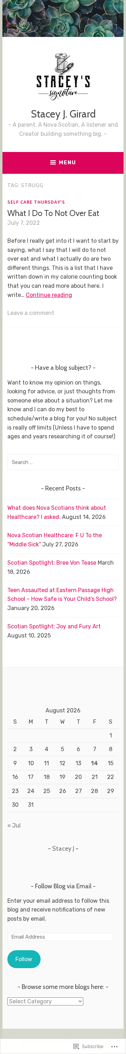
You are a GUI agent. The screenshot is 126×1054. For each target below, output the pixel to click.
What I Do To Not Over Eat (53, 213)
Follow (23, 959)
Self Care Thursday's (36, 202)
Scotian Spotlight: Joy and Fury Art (54, 626)
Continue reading (49, 295)
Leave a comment (30, 313)
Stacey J (63, 848)
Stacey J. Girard (63, 114)
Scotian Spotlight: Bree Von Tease (51, 562)
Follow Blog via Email (63, 886)
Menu (67, 162)
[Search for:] (63, 462)
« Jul (14, 825)
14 (94, 763)
